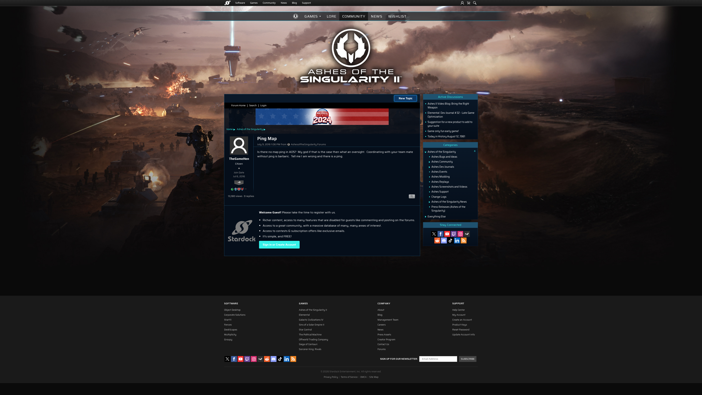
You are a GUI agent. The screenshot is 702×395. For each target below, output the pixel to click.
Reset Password (460, 330)
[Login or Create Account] (462, 3)
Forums (382, 349)
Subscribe (468, 359)
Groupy (228, 339)
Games (254, 2)
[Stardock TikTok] (450, 240)
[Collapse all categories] (475, 151)
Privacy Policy (331, 377)
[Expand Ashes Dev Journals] (429, 167)
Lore (331, 16)
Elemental (304, 315)
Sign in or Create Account (279, 244)
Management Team (388, 320)
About (381, 310)
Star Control (305, 330)
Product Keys (459, 325)
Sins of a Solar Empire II (311, 325)
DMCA (363, 377)
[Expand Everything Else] (425, 217)
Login (263, 105)
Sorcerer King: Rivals (310, 349)
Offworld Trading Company (313, 339)
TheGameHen (239, 158)
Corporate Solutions (234, 315)
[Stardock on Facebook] (440, 234)
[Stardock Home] (227, 3)
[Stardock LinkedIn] (457, 240)
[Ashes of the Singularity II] (351, 55)
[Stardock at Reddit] (437, 240)
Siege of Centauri (308, 344)
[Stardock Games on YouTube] (447, 234)
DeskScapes (230, 330)
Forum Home (238, 105)
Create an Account (462, 320)
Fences (228, 325)
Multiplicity (230, 334)
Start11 (227, 320)
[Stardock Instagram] (460, 234)
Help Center (458, 310)
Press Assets (384, 334)
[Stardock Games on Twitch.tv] (453, 234)
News (284, 2)
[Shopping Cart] (468, 3)
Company (384, 303)
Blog (294, 2)
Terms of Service (349, 377)
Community (269, 2)
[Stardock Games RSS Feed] (463, 240)
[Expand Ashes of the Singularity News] (429, 202)
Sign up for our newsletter (398, 359)
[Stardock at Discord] (444, 240)
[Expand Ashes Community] (429, 162)
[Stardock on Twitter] (434, 234)
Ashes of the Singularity (250, 129)
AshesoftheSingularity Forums (308, 144)
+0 (239, 182)
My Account (458, 315)
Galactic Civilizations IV (311, 320)
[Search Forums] (475, 3)
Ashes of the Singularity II (313, 310)
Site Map (373, 377)
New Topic (405, 98)
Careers (382, 325)
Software (240, 2)
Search (253, 105)
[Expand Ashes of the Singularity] (425, 152)
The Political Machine (310, 334)
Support (306, 2)
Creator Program (386, 339)
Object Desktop (232, 310)
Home (230, 129)
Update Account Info (463, 334)
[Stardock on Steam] (467, 234)
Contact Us (383, 344)
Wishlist (397, 16)
